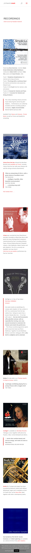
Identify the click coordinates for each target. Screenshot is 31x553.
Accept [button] (16, 550)
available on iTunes (15, 164)
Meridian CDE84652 (10, 301)
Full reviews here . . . (9, 191)
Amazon (20, 114)
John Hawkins (21, 541)
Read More (23, 550)
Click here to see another (10, 251)
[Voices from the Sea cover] (15, 158)
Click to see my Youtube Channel (13, 21)
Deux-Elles (18, 492)
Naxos (13, 114)
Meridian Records (22, 431)
